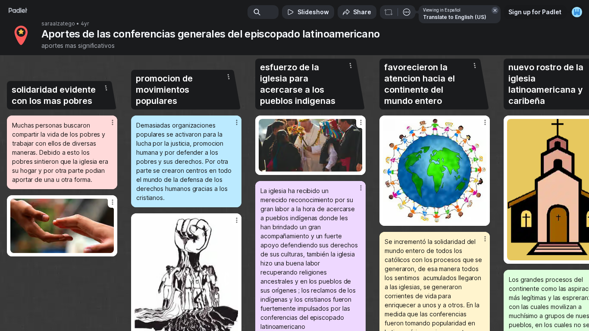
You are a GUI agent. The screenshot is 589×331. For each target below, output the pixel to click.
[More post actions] (112, 122)
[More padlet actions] (406, 12)
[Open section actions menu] (106, 87)
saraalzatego (58, 24)
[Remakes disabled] (388, 12)
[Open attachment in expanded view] (62, 226)
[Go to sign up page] (577, 12)
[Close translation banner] (495, 10)
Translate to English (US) (454, 17)
